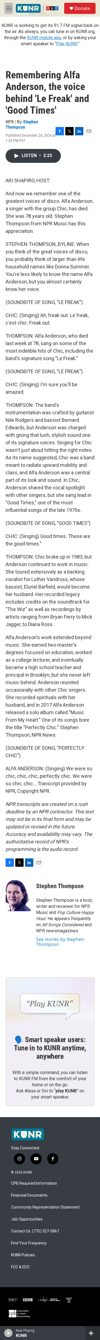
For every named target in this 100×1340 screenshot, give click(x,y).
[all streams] (92, 1333)
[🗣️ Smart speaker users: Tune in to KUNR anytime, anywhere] (50, 1002)
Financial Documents (29, 1195)
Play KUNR (66, 43)
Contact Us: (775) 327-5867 (35, 1231)
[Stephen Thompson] (18, 894)
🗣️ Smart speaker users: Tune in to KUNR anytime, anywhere (50, 1047)
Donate (82, 8)
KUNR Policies (23, 1255)
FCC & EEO (20, 1267)
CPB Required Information (34, 1183)
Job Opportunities (26, 1219)
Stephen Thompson (22, 124)
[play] (8, 1333)
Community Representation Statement (45, 1207)
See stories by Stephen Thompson (60, 941)
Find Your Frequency (29, 1243)
